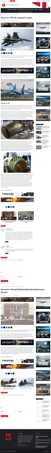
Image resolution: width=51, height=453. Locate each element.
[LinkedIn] (7, 53)
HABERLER (15, 9)
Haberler (6, 14)
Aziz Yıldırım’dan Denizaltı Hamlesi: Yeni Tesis (45, 136)
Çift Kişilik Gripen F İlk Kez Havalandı (46, 146)
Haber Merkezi (3, 20)
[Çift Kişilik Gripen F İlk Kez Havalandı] (38, 147)
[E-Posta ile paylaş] (11, 53)
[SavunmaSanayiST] (25, 5)
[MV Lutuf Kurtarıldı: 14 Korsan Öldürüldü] (38, 132)
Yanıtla (7, 241)
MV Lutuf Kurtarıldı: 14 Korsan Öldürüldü (46, 132)
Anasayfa (2, 14)
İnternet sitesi (20, 276)
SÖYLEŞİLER (32, 9)
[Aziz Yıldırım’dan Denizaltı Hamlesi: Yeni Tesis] (38, 137)
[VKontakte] (9, 53)
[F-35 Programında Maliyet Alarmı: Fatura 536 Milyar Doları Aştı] (38, 141)
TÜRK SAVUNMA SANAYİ (21, 9)
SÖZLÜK (36, 9)
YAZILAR (27, 9)
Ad (1, 272)
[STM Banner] (17, 71)
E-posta (2, 276)
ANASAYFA (10, 9)
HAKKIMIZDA (40, 9)
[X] (4, 53)
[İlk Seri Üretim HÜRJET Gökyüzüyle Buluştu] (38, 128)
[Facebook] (2, 53)
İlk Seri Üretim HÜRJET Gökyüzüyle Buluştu (46, 127)
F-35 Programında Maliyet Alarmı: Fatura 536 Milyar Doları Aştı (45, 142)
